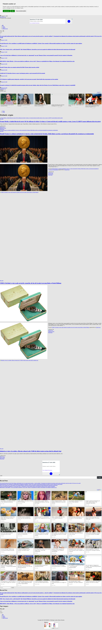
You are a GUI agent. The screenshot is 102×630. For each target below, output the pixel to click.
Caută (1, 475)
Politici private (5, 28)
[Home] (2, 25)
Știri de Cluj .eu (3, 17)
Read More (2, 129)
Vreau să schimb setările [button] (21, 10)
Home (3, 26)
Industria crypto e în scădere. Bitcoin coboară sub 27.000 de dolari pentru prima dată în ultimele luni (30, 451)
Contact (3, 27)
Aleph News (67, 169)
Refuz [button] (13, 10)
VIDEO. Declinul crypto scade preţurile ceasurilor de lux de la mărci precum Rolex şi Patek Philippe (30, 283)
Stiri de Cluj (2, 127)
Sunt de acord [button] (6, 10)
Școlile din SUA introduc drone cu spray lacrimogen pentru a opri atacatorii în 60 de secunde (22, 73)
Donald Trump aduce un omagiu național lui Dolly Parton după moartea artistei (19, 67)
